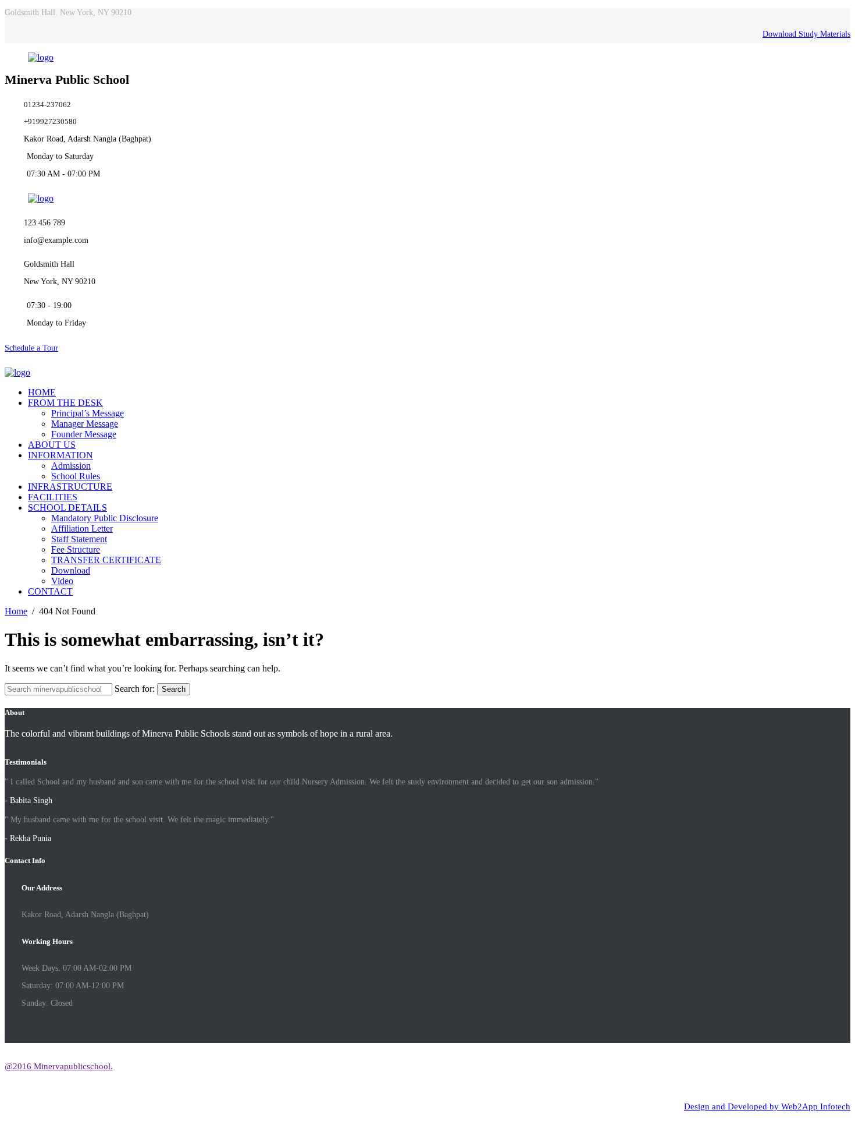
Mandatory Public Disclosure (104, 518)
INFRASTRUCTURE (70, 486)
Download (70, 570)
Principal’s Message (87, 413)
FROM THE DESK (65, 403)
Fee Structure (75, 549)
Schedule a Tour (31, 348)
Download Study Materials (806, 34)
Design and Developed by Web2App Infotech (767, 1106)
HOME (42, 392)
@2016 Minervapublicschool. (59, 1066)
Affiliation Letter (82, 528)
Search (174, 689)
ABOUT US (52, 445)
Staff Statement (79, 539)
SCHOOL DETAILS (67, 507)
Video (62, 581)
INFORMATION (60, 455)
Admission (71, 466)
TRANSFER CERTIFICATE (106, 560)
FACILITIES (52, 497)
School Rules (75, 476)
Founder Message (83, 434)
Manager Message (84, 424)
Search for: (135, 689)
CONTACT (50, 591)
